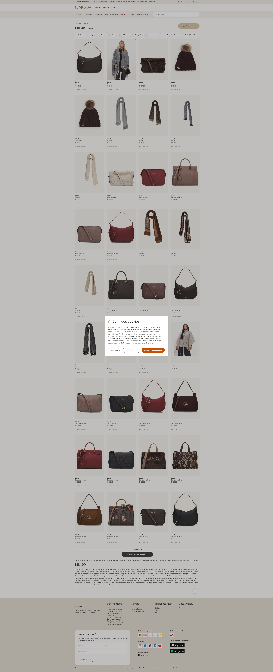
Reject (131, 350)
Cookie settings (115, 350)
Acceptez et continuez (153, 350)
